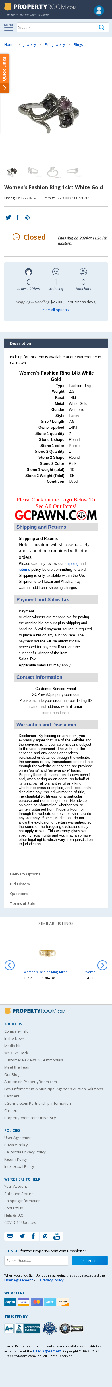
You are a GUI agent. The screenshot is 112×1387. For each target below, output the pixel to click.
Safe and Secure (19, 1193)
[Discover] (63, 1302)
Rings (78, 44)
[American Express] (50, 1302)
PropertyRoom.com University (30, 1117)
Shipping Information (22, 1200)
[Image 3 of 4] (53, 170)
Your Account (15, 1186)
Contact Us (13, 1208)
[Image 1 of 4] (56, 108)
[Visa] (24, 1302)
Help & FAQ (14, 1215)
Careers (11, 1110)
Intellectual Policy (19, 1166)
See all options (56, 309)
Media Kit (12, 1045)
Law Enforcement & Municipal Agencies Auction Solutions (53, 1088)
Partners (12, 1096)
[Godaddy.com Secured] (72, 1328)
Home (9, 44)
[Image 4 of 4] (73, 170)
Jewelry (30, 44)
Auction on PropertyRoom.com (30, 1081)
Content (5, 73)
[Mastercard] (37, 1302)
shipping (71, 563)
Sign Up (89, 1260)
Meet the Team (17, 1067)
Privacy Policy (16, 1144)
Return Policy (15, 1159)
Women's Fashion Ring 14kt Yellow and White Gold (62, 972)
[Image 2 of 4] (33, 170)
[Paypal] (11, 1302)
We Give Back (16, 1052)
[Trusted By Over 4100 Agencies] (50, 1328)
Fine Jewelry (55, 44)
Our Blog (11, 1074)
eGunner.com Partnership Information (37, 1103)
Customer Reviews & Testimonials (33, 1060)
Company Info (16, 1031)
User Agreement (18, 1137)
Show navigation (10, 27)
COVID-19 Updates (20, 1222)
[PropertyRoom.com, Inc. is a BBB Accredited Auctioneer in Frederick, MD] (23, 1328)
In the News (14, 1038)
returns (24, 569)
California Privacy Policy (25, 1152)
